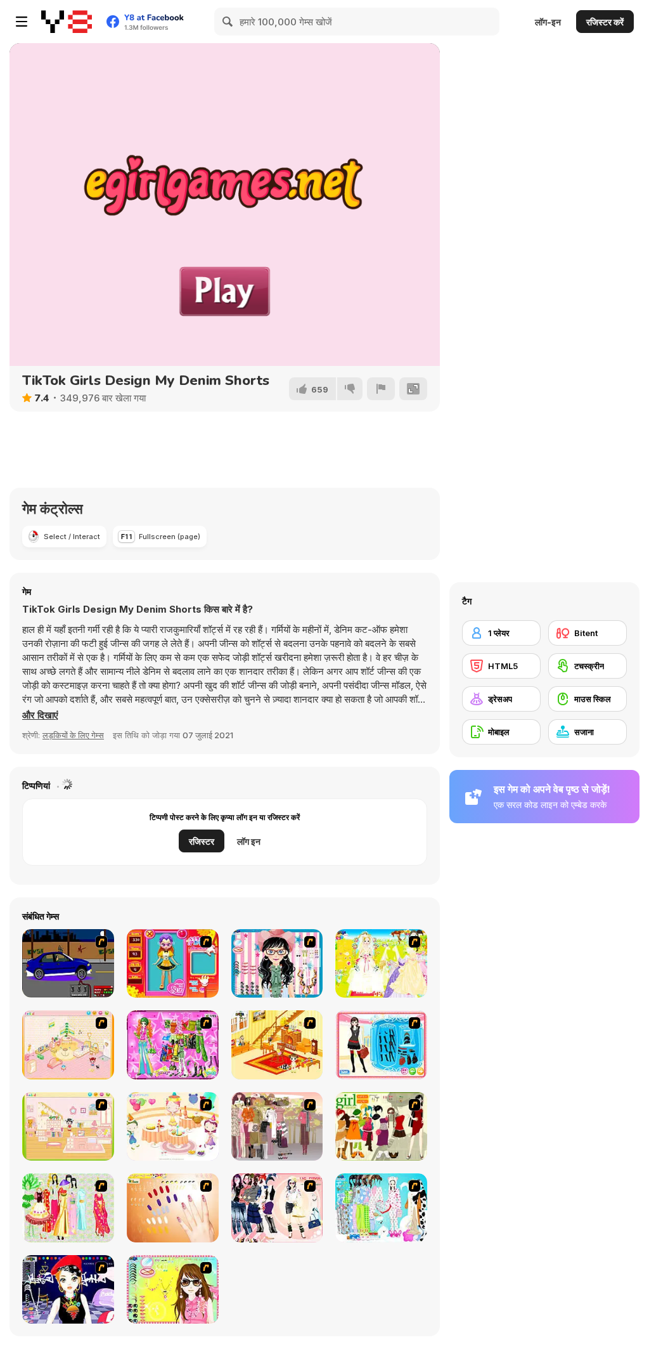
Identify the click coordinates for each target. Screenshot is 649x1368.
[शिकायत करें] (381, 388)
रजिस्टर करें (605, 21)
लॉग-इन (548, 21)
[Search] (228, 22)
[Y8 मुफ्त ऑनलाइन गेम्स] (67, 21)
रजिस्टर (201, 841)
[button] (40, 715)
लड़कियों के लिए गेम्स (73, 735)
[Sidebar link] (21, 21)
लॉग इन (248, 841)
